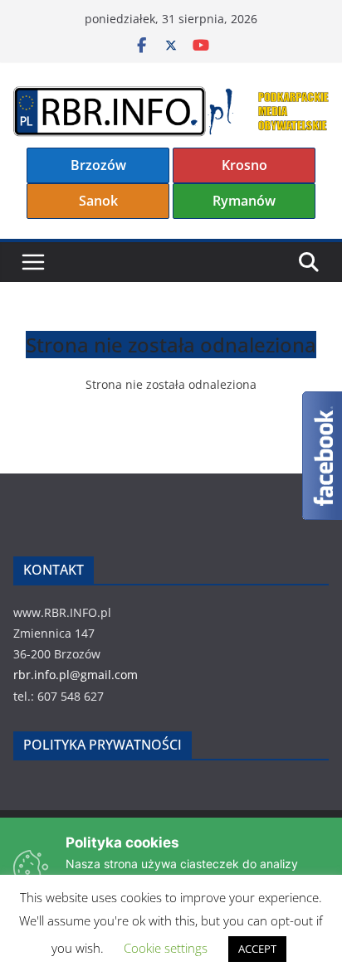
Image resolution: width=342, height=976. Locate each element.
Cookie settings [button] (166, 948)
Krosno (244, 165)
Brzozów (98, 165)
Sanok (98, 201)
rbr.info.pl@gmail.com (75, 674)
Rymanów (244, 201)
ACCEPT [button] (257, 948)
